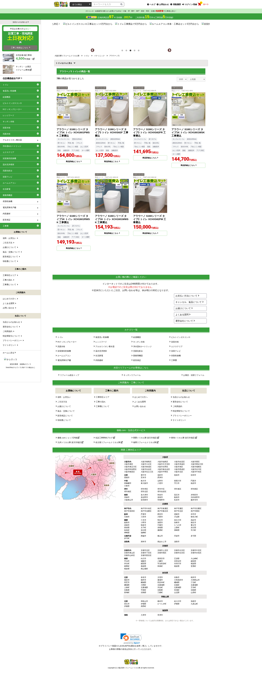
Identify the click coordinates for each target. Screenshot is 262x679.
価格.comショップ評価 (67, 438)
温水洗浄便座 (101, 351)
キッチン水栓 (139, 342)
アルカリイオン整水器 (104, 346)
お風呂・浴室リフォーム (193, 375)
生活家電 (99, 356)
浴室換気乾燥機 (64, 351)
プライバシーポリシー (182, 416)
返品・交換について (66, 411)
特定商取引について (181, 411)
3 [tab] (131, 51)
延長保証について (65, 416)
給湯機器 (137, 337)
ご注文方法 (62, 402)
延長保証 (137, 360)
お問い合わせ (140, 406)
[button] (131, 638)
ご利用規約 (177, 406)
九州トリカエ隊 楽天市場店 (69, 442)
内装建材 (99, 360)
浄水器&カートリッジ (142, 346)
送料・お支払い (64, 397)
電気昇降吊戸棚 (64, 360)
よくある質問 (182, 314)
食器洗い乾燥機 (102, 337)
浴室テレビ (176, 351)
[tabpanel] (131, 34)
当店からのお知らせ (181, 397)
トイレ (59, 63)
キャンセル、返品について (188, 302)
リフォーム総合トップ (69, 375)
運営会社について (184, 321)
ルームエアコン (64, 356)
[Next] (169, 50)
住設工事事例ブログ (104, 438)
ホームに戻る (8, 353)
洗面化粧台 (138, 351)
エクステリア (177, 346)
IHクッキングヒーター (67, 342)
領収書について (64, 420)
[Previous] (92, 50)
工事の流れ (100, 402)
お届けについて (183, 308)
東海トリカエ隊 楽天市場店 (183, 438)
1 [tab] (122, 51)
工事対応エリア (102, 397)
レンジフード (101, 342)
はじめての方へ (141, 397)
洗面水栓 (61, 346)
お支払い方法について (186, 296)
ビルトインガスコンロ (180, 337)
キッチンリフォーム (132, 375)
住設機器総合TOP (11, 78)
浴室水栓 (175, 342)
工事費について (102, 406)
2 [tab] (127, 51)
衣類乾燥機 (176, 356)
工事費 (174, 360)
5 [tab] (139, 51)
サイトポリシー (179, 420)
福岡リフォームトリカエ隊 (145, 442)
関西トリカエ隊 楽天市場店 (145, 438)
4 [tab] (135, 51)
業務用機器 (138, 356)
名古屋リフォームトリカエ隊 (108, 442)
